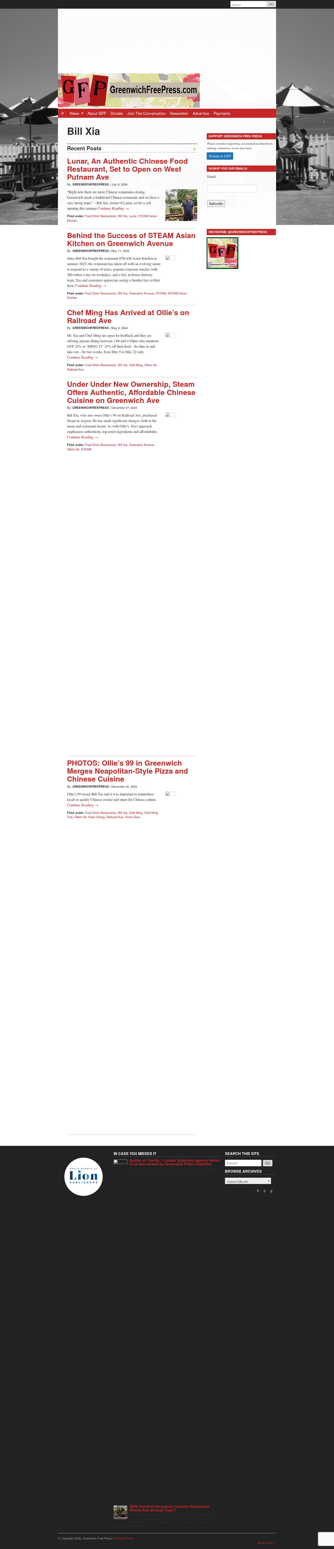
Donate (117, 113)
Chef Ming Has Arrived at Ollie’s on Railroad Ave (128, 316)
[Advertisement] (167, 40)
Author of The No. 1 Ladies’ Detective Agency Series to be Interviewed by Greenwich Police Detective (175, 1162)
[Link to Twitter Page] (258, 1191)
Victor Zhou (132, 817)
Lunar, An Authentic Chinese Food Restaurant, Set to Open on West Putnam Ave (127, 169)
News (75, 113)
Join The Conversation (146, 113)
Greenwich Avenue (141, 293)
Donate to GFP (220, 155)
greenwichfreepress (90, 184)
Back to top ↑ (267, 1543)
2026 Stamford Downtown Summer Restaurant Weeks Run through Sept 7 (169, 1508)
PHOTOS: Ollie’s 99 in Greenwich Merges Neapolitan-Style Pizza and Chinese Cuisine (127, 770)
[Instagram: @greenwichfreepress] (222, 252)
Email (211, 176)
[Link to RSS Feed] (271, 1191)
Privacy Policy (124, 1538)
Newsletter (179, 113)
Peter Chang (96, 817)
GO (271, 4)
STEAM (161, 293)
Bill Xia (122, 216)
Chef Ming (135, 365)
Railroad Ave (75, 369)
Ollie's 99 (150, 365)
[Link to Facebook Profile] (265, 1191)
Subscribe (216, 203)
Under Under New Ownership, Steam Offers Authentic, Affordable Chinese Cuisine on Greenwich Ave (131, 392)
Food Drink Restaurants (100, 216)
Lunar (132, 216)
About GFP (96, 113)
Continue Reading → (113, 208)
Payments (222, 113)
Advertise (201, 113)
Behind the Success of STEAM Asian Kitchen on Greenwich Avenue (131, 239)
